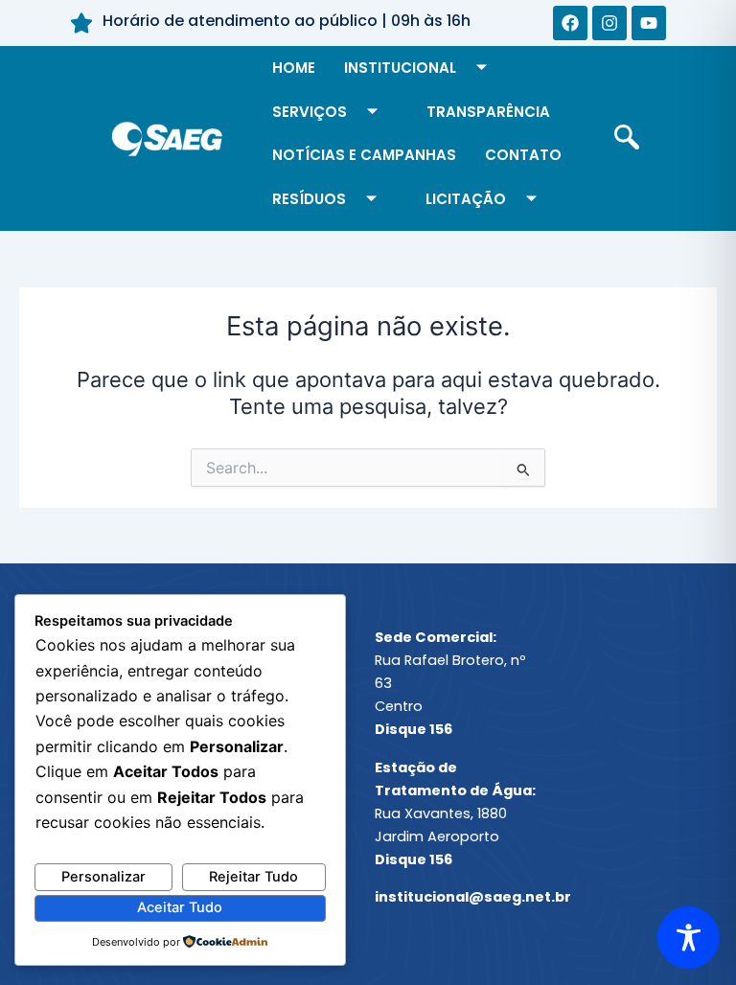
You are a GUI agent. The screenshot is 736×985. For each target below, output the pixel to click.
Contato (523, 155)
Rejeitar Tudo (253, 876)
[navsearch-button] (627, 139)
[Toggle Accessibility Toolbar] (689, 938)
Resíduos (309, 199)
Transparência (488, 112)
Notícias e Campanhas (364, 155)
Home (293, 67)
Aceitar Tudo (179, 907)
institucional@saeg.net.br (473, 896)
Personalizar (103, 876)
